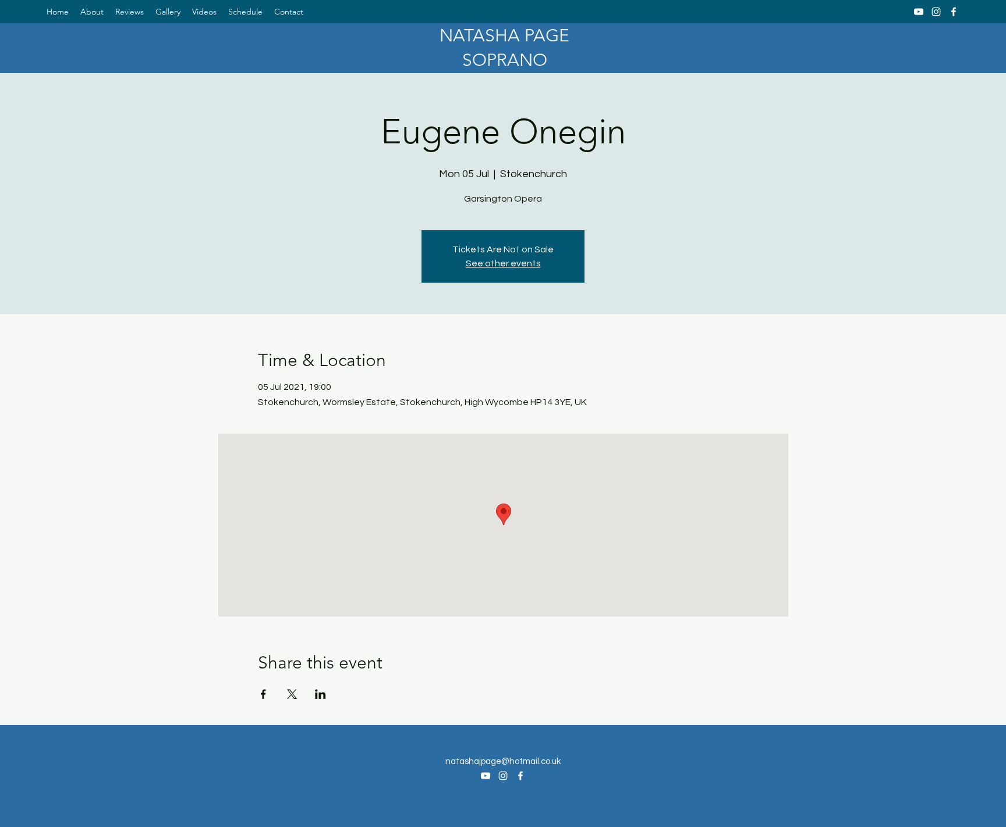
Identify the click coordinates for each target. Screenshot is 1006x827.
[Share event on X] (291, 694)
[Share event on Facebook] (263, 694)
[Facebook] (953, 11)
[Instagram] (936, 11)
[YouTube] (918, 11)
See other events (503, 263)
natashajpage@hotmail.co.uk (503, 761)
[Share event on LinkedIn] (320, 694)
